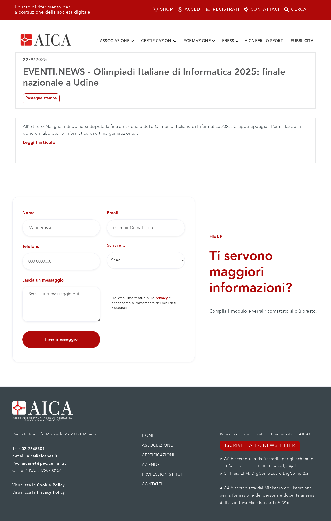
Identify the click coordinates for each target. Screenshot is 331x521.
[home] (53, 40)
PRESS (228, 41)
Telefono (30, 247)
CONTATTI (152, 484)
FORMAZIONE (197, 41)
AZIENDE (151, 465)
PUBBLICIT (302, 41)
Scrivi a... (116, 245)
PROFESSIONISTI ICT (162, 475)
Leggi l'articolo (39, 143)
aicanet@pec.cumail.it (44, 464)
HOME (148, 436)
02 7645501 (33, 449)
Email (112, 213)
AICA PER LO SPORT (264, 41)
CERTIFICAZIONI (156, 41)
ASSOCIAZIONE (115, 41)
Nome (28, 213)
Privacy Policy (51, 493)
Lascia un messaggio (43, 280)
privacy (162, 298)
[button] (116, 40)
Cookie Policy (51, 485)
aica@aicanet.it (42, 456)
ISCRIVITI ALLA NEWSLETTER (260, 445)
